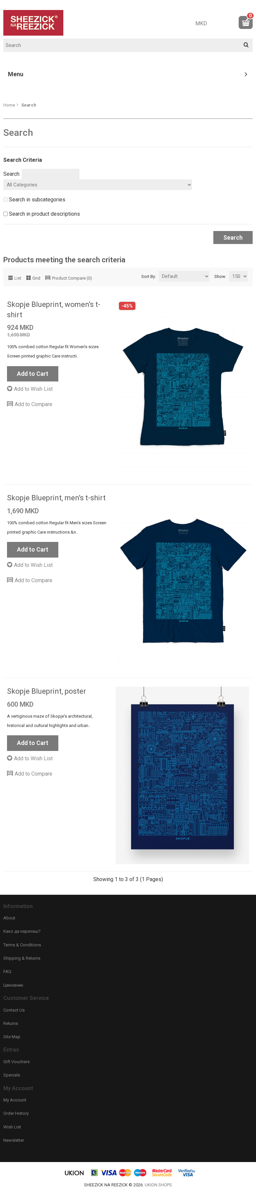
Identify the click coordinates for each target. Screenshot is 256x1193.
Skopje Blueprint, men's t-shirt (56, 498)
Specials (11, 1075)
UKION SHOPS (158, 1184)
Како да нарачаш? (22, 931)
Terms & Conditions (22, 944)
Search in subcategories (37, 199)
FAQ (7, 971)
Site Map (11, 1036)
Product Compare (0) (72, 278)
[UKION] (75, 1175)
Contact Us (14, 1010)
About (9, 917)
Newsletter (13, 1140)
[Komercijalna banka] (94, 1175)
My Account (14, 1099)
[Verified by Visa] (187, 1175)
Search (28, 105)
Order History (16, 1113)
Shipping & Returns (21, 958)
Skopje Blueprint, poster (46, 691)
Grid (36, 278)
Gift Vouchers (16, 1061)
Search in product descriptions (44, 214)
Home (9, 105)
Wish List (12, 1126)
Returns (10, 1023)
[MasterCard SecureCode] (162, 1175)
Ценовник (13, 985)
